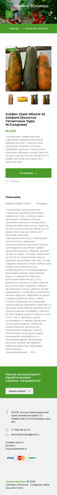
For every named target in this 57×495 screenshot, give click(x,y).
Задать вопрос (17, 391)
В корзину (27, 172)
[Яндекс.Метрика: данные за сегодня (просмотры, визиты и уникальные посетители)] (17, 484)
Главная (14, 28)
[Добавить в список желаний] (13, 181)
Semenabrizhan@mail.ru (25, 434)
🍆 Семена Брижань (28, 5)
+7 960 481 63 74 (20, 429)
